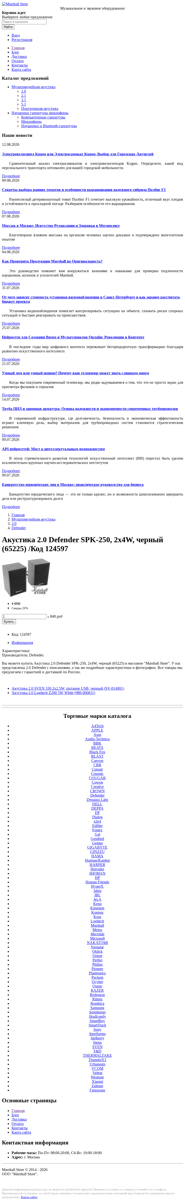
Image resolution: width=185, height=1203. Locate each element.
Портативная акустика (39, 108)
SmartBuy (97, 1021)
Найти (8, 27)
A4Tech (97, 726)
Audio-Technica (97, 739)
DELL (97, 804)
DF (97, 813)
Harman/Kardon (97, 860)
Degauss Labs (97, 800)
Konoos (97, 912)
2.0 (23, 91)
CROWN (97, 791)
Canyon (97, 761)
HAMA (97, 856)
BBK (97, 743)
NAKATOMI (97, 943)
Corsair (97, 769)
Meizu (97, 930)
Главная (18, 48)
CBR (97, 765)
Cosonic (97, 774)
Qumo (97, 986)
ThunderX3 (97, 1060)
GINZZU (97, 852)
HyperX (97, 886)
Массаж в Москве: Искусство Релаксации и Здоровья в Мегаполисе (61, 226)
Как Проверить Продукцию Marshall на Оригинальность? (52, 261)
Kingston (97, 908)
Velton (97, 1073)
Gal (97, 834)
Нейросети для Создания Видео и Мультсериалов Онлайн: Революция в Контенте (73, 337)
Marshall (97, 925)
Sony (97, 1029)
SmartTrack (97, 1025)
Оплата (18, 61)
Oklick (97, 951)
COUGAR (97, 778)
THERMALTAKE (97, 1055)
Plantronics (97, 973)
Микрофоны (31, 121)
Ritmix (97, 999)
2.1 (23, 95)
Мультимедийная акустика (33, 87)
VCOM (97, 1068)
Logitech (97, 921)
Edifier (97, 826)
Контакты (20, 65)
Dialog (97, 817)
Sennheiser (97, 1012)
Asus (97, 735)
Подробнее (11, 176)
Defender (19, 528)
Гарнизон (97, 1090)
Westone (97, 1077)
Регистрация (22, 40)
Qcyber (97, 982)
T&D (97, 1051)
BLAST (97, 756)
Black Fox (97, 752)
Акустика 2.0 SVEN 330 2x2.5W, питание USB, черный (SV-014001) (68, 688)
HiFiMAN (97, 873)
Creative (97, 787)
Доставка (19, 56)
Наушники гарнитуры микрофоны (40, 113)
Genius (97, 843)
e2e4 (97, 821)
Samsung (97, 1008)
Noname (97, 947)
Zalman (97, 1086)
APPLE (97, 730)
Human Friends (97, 882)
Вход (16, 35)
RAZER (97, 990)
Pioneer (97, 969)
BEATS (97, 748)
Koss (97, 917)
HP (97, 878)
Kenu (97, 904)
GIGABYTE (97, 847)
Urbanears (97, 1064)
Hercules (97, 869)
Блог (15, 52)
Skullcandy (97, 1016)
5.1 (23, 104)
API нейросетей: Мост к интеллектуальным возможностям (53, 449)
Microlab (97, 934)
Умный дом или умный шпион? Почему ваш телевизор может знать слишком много (75, 373)
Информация (22, 643)
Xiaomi (97, 1081)
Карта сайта (21, 69)
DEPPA (97, 808)
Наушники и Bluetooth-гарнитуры (49, 126)
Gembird (97, 839)
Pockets (97, 977)
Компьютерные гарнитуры (43, 117)
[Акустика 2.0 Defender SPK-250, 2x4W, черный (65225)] (26, 595)
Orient (97, 956)
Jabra (97, 891)
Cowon (97, 782)
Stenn (97, 1042)
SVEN (97, 1047)
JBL (97, 895)
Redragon (97, 995)
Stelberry (97, 1038)
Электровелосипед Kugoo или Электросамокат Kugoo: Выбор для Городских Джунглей (77, 154)
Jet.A (97, 899)
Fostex (97, 830)
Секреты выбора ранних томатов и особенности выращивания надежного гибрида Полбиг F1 (84, 190)
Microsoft (97, 938)
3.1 (23, 100)
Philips (97, 964)
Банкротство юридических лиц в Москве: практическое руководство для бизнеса (73, 485)
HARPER (97, 865)
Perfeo (97, 960)
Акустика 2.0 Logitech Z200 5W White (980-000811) (53, 693)
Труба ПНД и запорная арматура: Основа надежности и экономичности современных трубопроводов (90, 409)
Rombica (97, 1003)
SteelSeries (97, 1034)
